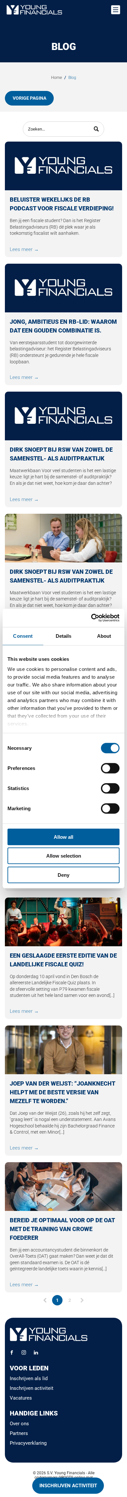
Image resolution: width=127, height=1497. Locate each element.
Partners (19, 1433)
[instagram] (23, 1353)
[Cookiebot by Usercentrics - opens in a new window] (91, 618)
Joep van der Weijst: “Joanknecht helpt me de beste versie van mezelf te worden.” (62, 1092)
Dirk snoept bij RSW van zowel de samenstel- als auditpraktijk (61, 454)
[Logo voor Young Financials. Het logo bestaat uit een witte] (63, 288)
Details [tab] (64, 635)
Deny (63, 874)
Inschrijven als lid (29, 1378)
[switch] (110, 768)
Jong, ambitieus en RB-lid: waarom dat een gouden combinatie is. (63, 326)
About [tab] (104, 635)
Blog (72, 77)
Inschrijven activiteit (31, 1388)
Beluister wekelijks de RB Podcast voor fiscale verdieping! (62, 204)
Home (56, 77)
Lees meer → (24, 249)
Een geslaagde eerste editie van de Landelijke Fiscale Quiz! (63, 960)
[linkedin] (35, 1353)
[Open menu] (115, 9)
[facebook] (11, 1353)
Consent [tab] (23, 635)
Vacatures (21, 1398)
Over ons (19, 1424)
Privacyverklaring (28, 1443)
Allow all (63, 836)
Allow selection (63, 856)
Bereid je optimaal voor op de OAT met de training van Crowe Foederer (62, 1229)
